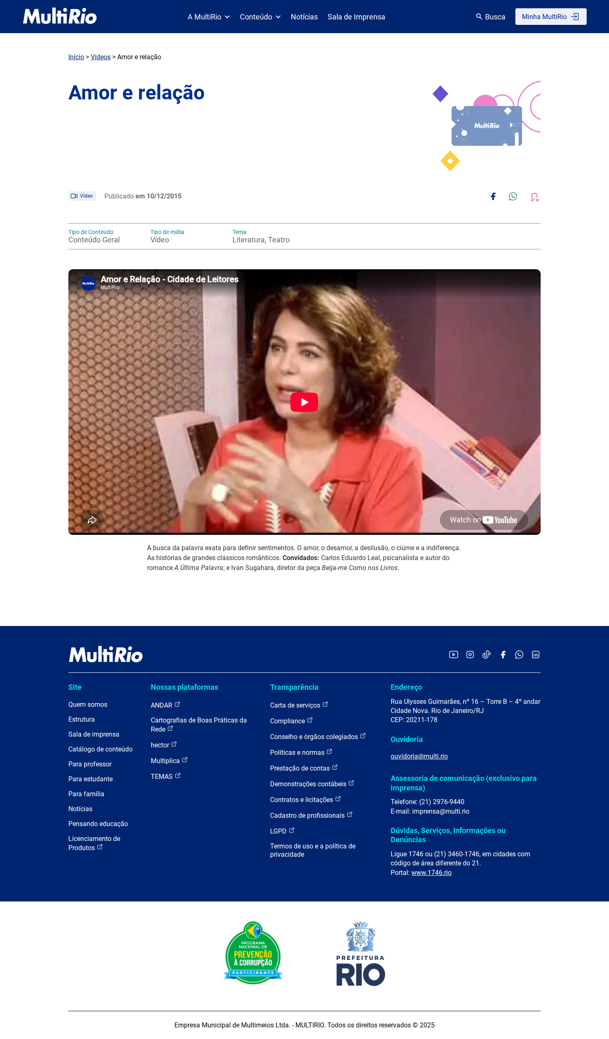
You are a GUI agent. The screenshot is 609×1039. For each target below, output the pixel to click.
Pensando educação (98, 824)
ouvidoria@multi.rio (419, 756)
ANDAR (162, 705)
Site (75, 687)
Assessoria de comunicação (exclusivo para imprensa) (464, 783)
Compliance (288, 721)
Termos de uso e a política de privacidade (312, 850)
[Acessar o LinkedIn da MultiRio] (536, 655)
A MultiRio (204, 16)
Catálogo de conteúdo (100, 749)
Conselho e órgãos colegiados (315, 737)
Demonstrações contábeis (309, 784)
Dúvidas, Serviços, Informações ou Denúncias (448, 835)
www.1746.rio (431, 873)
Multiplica (166, 761)
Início (76, 57)
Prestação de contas (300, 768)
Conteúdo (256, 16)
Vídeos (101, 57)
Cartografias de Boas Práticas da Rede (199, 724)
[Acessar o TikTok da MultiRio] (486, 655)
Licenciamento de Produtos (94, 843)
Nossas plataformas (184, 687)
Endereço (406, 687)
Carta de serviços (296, 705)
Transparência (294, 687)
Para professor (89, 764)
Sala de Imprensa (356, 16)
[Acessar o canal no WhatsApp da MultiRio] (519, 655)
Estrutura (81, 719)
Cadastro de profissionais (308, 815)
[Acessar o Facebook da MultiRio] (503, 655)
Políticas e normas (298, 752)
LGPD (279, 831)
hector (161, 745)
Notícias (304, 16)
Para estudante (90, 779)
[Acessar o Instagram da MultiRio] (470, 655)
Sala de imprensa (93, 734)
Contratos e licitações (302, 800)
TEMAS (162, 776)
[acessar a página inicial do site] (59, 16)
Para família (86, 794)
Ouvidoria (407, 739)
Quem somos (87, 704)
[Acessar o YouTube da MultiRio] (454, 655)
